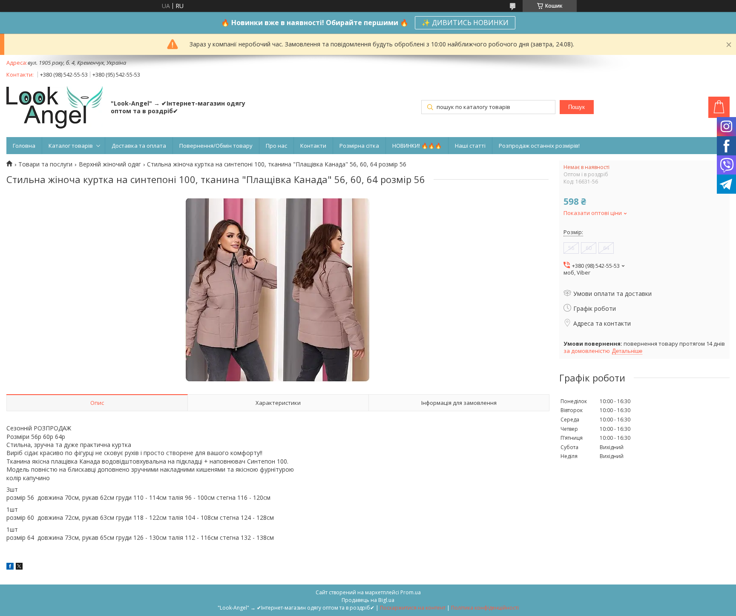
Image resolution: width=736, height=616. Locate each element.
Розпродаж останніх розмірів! (539, 145)
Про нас (276, 145)
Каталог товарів (71, 145)
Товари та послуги (45, 164)
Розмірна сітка (359, 145)
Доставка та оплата (139, 145)
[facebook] (10, 567)
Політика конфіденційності (485, 607)
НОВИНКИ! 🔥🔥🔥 (417, 145)
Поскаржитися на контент (413, 607)
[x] (19, 567)
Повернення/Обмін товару (216, 145)
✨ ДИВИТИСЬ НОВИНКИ (465, 22)
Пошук (576, 107)
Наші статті (470, 145)
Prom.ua (410, 592)
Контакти (313, 145)
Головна (24, 145)
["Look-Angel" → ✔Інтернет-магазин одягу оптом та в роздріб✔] (54, 108)
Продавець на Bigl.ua (368, 600)
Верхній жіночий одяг (110, 164)
